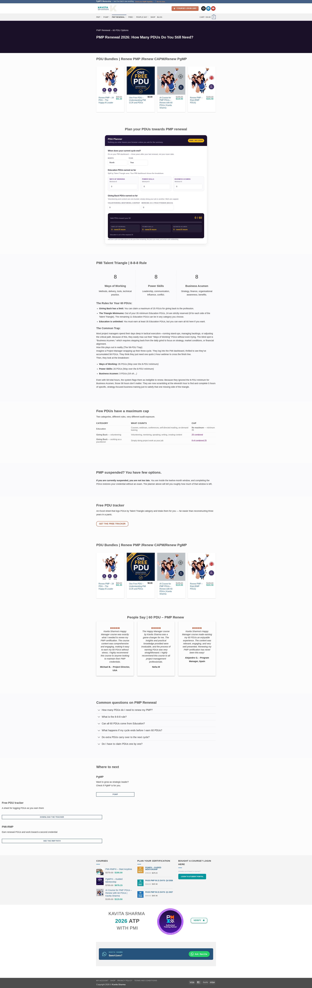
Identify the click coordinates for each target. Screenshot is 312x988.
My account (102, 981)
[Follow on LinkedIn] (208, 8)
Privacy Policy (124, 981)
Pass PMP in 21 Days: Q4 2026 (159, 880)
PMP (98, 17)
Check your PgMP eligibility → (144, 1)
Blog (159, 17)
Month (111, 158)
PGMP (105, 17)
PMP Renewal (118, 17)
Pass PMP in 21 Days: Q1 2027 (159, 892)
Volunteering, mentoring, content (124, 203)
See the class (161, 1)
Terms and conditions (145, 981)
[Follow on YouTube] (213, 8)
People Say (141, 17)
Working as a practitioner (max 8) (157, 203)
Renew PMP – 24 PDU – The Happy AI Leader (106, 100)
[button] (208, 17)
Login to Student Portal (192, 876)
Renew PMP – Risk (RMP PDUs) (196, 100)
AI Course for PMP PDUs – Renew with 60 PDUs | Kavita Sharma (166, 103)
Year (131, 158)
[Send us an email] (203, 8)
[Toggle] (99, 710)
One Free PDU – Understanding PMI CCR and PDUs (137, 100)
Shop (153, 17)
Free (130, 17)
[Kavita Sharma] (107, 8)
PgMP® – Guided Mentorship (153, 868)
